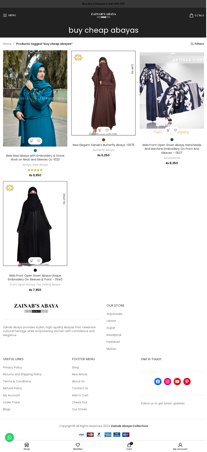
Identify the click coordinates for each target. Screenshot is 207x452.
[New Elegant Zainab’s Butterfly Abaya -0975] (103, 93)
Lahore (111, 321)
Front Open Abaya (22, 284)
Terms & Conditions (17, 381)
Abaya (26, 165)
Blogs (6, 409)
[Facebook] (158, 381)
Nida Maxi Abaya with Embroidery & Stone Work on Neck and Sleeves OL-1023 (35, 158)
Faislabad (113, 342)
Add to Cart (80, 395)
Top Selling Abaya (48, 284)
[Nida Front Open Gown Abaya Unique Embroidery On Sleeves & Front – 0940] (35, 223)
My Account (11, 395)
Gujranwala (114, 314)
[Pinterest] (187, 381)
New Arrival (79, 374)
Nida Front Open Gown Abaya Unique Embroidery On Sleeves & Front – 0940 (35, 278)
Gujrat (111, 328)
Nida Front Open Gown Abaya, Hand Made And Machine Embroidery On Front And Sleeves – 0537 (172, 149)
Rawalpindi (114, 335)
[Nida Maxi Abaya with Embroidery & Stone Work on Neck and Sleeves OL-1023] (35, 98)
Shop (75, 367)
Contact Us (80, 388)
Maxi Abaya (40, 165)
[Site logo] (104, 15)
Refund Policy (12, 388)
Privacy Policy (12, 367)
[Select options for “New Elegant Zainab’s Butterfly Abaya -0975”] (100, 130)
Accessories (172, 158)
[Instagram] (167, 381)
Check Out (79, 402)
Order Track (11, 402)
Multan (111, 349)
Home (7, 44)
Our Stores (79, 409)
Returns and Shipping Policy (22, 374)
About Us (78, 381)
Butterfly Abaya (103, 150)
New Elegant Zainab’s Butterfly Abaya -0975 (103, 145)
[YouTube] (177, 381)
